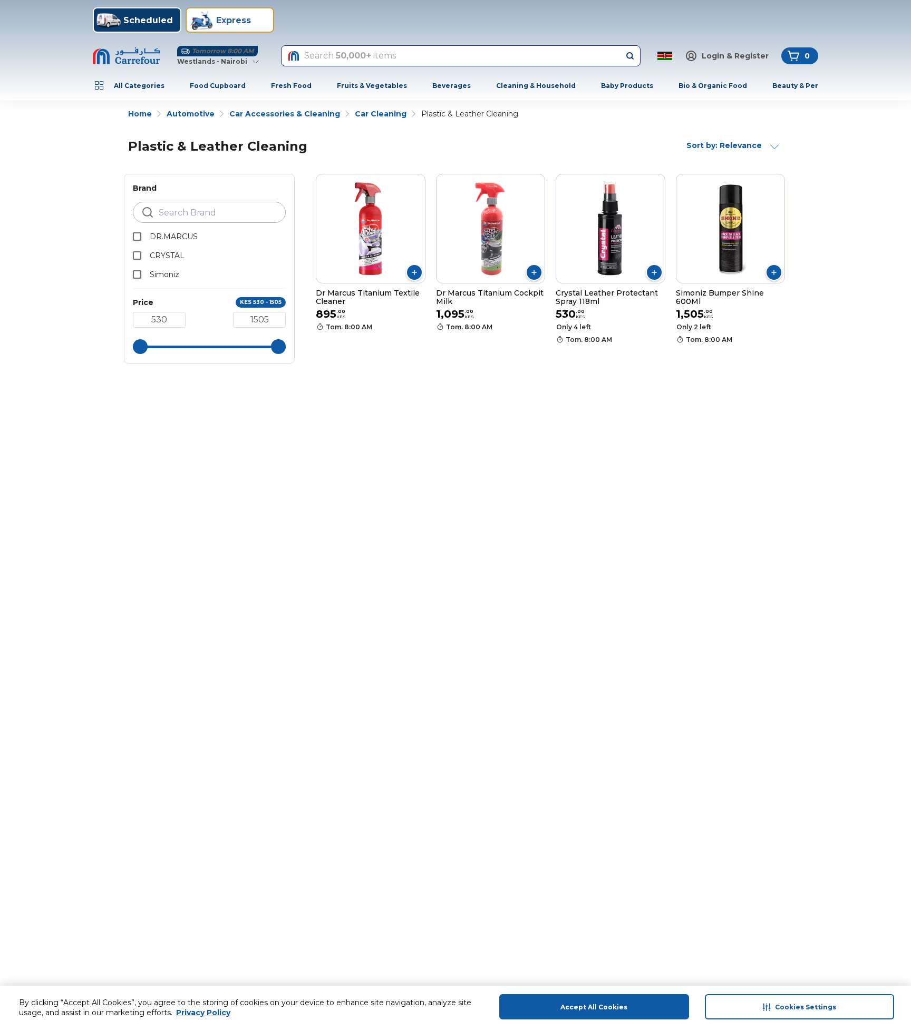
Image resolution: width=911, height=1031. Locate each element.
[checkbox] (137, 236)
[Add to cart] (414, 272)
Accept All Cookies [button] (593, 1007)
